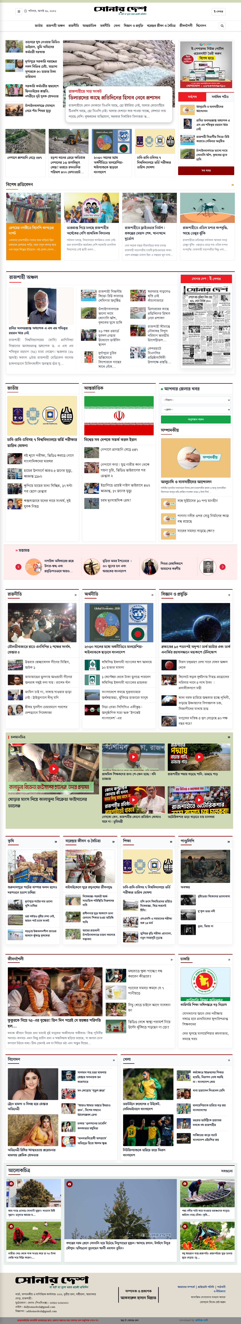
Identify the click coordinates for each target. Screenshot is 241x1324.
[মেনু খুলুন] (18, 11)
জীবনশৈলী (16, 959)
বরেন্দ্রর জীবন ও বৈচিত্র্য (83, 841)
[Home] (52, 1282)
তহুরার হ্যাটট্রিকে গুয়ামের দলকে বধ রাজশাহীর (207, 1122)
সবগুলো (227, 1171)
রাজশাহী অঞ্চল (23, 277)
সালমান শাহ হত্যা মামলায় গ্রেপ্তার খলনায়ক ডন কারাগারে (92, 1077)
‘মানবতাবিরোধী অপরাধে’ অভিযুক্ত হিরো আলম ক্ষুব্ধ (92, 1140)
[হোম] (120, 11)
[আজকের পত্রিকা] (206, 325)
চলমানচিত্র (18, 737)
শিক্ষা (127, 841)
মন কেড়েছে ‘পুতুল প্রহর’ (91, 1090)
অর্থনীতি (91, 594)
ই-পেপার (218, 12)
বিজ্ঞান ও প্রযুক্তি (174, 594)
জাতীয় (12, 388)
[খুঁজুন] (222, 26)
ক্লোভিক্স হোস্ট (201, 1320)
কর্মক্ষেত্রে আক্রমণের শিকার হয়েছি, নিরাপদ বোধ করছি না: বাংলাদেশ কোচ (208, 1077)
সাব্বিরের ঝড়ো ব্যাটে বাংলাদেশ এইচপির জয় (206, 1137)
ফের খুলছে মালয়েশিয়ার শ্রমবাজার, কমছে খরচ (205, 1036)
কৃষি (11, 841)
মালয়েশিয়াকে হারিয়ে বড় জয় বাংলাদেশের (209, 1107)
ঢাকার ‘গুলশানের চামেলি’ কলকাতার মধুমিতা (92, 1125)
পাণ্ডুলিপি (187, 841)
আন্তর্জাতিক (93, 388)
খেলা (127, 1059)
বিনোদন (14, 1059)
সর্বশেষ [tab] (192, 97)
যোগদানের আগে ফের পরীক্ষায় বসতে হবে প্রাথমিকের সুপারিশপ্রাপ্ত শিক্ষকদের (205, 1019)
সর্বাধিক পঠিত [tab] (220, 97)
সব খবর (206, 171)
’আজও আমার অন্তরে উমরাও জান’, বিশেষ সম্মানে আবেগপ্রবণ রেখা (94, 1110)
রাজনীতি (15, 594)
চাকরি (185, 959)
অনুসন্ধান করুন (196, 419)
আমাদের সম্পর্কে (186, 1287)
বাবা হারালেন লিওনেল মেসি (209, 1090)
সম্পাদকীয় (170, 430)
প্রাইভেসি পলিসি (206, 1287)
